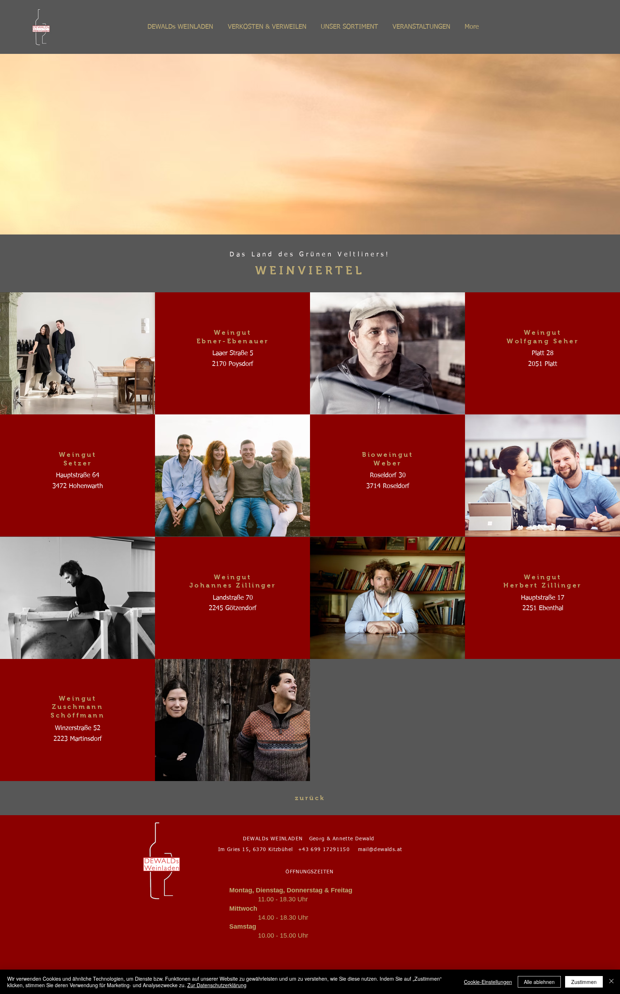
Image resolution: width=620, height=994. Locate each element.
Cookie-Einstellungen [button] (488, 981)
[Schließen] (611, 981)
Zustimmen (584, 981)
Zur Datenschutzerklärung (216, 985)
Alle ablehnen (539, 981)
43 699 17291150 (326, 849)
